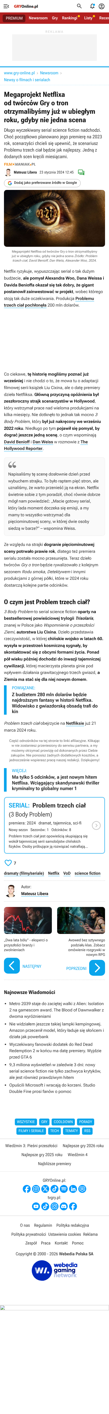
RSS (87, 1131)
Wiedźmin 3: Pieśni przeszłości (31, 1145)
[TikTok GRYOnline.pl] (54, 1189)
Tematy (71, 1131)
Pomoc (78, 1243)
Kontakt (61, 1243)
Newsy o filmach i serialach (27, 79)
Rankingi (69, 18)
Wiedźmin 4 (78, 1154)
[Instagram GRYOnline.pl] (36, 1189)
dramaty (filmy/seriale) (24, 873)
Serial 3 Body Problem (54, 825)
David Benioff (17, 441)
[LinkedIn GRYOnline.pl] (73, 1189)
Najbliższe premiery (54, 1163)
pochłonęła (36, 305)
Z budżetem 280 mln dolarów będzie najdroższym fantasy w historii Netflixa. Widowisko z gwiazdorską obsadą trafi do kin (55, 703)
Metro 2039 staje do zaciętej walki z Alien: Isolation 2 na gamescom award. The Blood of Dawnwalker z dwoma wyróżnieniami (56, 1010)
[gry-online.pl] (26, 6)
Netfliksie (75, 723)
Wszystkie (26, 1122)
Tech (54, 1131)
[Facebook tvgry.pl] (73, 1206)
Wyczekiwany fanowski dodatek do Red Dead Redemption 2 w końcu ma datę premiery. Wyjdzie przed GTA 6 (55, 1051)
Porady (85, 1122)
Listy (88, 18)
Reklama (90, 1234)
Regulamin (43, 1225)
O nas (25, 1225)
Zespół (31, 1243)
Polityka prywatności (28, 1234)
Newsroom (38, 18)
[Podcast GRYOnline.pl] (64, 1189)
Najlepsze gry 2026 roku (83, 1145)
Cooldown (63, 1122)
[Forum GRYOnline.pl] (82, 1189)
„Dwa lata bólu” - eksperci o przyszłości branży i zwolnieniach (28, 942)
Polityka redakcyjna (72, 1225)
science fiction (88, 873)
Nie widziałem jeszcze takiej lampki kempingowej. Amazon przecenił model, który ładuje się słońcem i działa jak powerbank (56, 1030)
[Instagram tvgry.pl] (54, 1206)
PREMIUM (14, 18)
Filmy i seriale (31, 1131)
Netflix (54, 873)
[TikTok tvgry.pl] (45, 1206)
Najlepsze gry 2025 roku (41, 1154)
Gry (55, 18)
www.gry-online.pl (19, 72)
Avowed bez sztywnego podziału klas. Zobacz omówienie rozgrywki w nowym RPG (81, 942)
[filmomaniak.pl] (20, 164)
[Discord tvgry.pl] (64, 1206)
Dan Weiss (43, 441)
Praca (46, 1243)
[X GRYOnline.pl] (45, 1189)
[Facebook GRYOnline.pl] (27, 1189)
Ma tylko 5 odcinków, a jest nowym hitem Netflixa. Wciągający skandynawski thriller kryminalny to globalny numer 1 (55, 782)
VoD (67, 873)
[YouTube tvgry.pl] (36, 1206)
